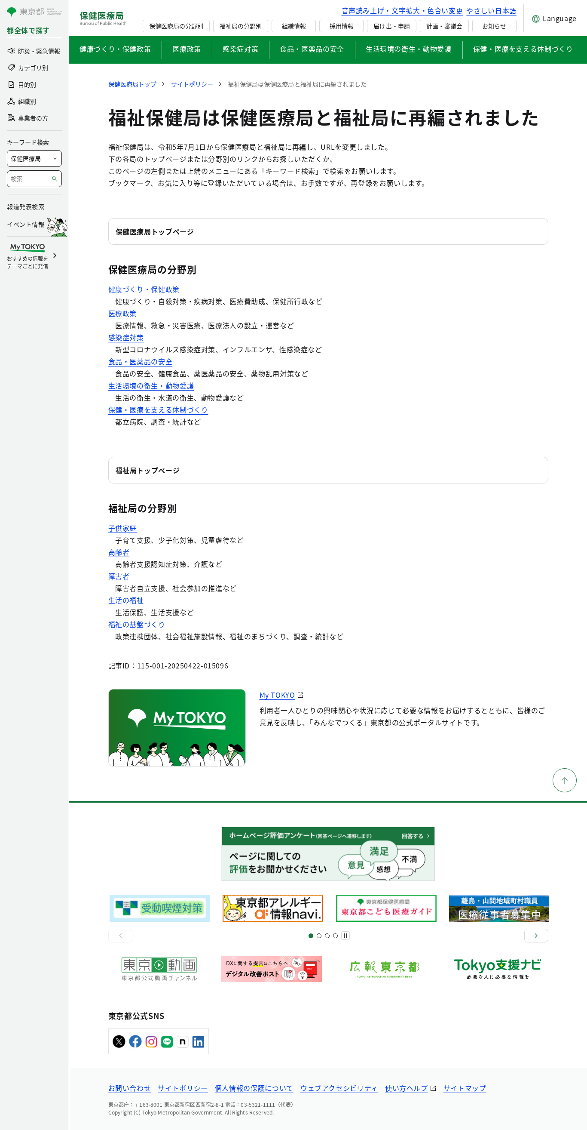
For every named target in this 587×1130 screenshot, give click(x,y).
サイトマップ (464, 1088)
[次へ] (536, 935)
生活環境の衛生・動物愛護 (409, 48)
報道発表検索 (25, 206)
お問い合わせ (129, 1088)
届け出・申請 (391, 26)
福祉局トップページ (148, 470)
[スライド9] (327, 935)
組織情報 (294, 26)
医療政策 (186, 48)
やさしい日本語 (491, 10)
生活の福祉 (126, 600)
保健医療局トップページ (155, 231)
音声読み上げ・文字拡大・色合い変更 (402, 10)
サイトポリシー (183, 1088)
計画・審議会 (444, 26)
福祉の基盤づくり (136, 624)
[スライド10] (335, 935)
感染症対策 (240, 48)
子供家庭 (122, 528)
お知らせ (494, 26)
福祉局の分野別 (241, 26)
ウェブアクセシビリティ (339, 1088)
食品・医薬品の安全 (312, 48)
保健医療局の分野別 (176, 26)
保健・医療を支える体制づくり (523, 48)
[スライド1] (311, 935)
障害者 (119, 576)
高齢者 (119, 552)
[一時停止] (345, 935)
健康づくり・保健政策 (115, 48)
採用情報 (342, 26)
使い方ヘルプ (406, 1088)
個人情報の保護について (254, 1088)
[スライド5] (319, 935)
